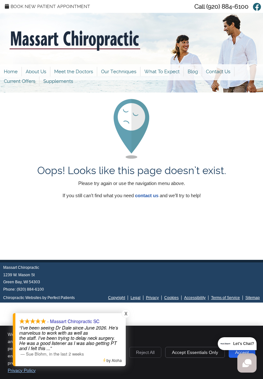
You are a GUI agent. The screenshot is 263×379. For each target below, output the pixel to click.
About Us (36, 72)
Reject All (145, 352)
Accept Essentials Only (195, 352)
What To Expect (162, 72)
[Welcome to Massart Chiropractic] (75, 49)
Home (11, 72)
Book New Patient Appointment (50, 6)
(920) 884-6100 (227, 6)
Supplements (58, 81)
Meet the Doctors (73, 72)
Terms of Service (225, 297)
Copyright (116, 297)
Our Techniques (118, 72)
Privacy (152, 297)
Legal (135, 297)
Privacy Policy (22, 370)
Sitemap (252, 297)
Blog (193, 72)
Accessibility (195, 297)
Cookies (171, 297)
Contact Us (218, 72)
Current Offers (19, 81)
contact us (146, 195)
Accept (242, 352)
